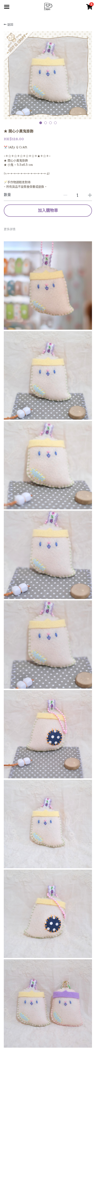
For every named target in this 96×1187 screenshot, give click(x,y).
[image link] (48, 6)
